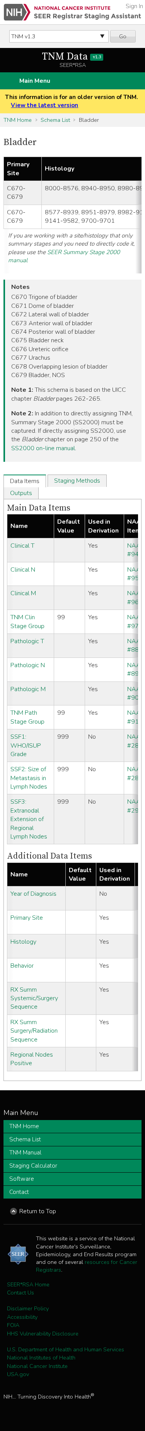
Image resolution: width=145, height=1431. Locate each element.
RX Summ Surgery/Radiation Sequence (34, 1031)
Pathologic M (28, 689)
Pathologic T (27, 641)
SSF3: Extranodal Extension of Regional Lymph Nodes (28, 819)
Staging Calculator (33, 1166)
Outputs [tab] (21, 493)
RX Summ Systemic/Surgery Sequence (34, 998)
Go (122, 36)
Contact (19, 1192)
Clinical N (22, 569)
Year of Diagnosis (33, 894)
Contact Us (20, 1292)
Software (21, 1179)
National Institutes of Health (41, 1357)
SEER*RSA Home (28, 1284)
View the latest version (44, 105)
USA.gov (18, 1374)
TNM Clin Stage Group (27, 621)
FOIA (13, 1325)
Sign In (134, 6)
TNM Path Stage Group (27, 717)
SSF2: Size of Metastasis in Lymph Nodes (28, 778)
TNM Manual (25, 1152)
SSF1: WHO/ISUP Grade (25, 745)
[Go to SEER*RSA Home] (72, 12)
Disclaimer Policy (28, 1308)
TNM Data (71, 56)
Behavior (22, 965)
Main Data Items (38, 508)
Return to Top (37, 1211)
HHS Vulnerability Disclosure (42, 1333)
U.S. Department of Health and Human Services (65, 1349)
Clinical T (22, 545)
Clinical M (23, 593)
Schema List (55, 120)
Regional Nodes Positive (31, 1058)
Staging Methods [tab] (77, 480)
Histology (23, 941)
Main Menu (34, 81)
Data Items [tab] (24, 481)
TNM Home (17, 120)
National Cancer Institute (37, 1366)
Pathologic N (27, 665)
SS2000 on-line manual (43, 448)
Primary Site (26, 918)
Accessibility (22, 1317)
